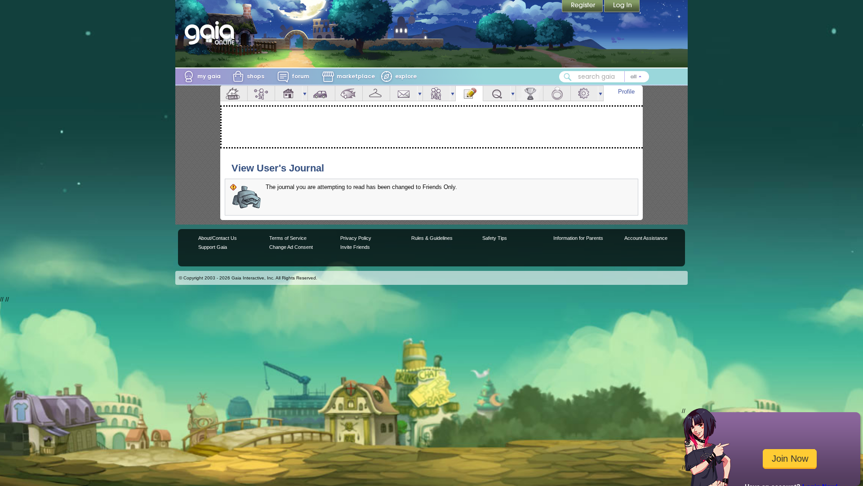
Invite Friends (355, 247)
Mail (403, 93)
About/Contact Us (217, 238)
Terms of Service (288, 238)
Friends (436, 93)
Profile (626, 91)
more (304, 93)
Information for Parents (578, 238)
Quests (496, 93)
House (288, 93)
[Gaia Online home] (212, 33)
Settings (584, 93)
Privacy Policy (355, 238)
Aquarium (348, 93)
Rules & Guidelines (432, 238)
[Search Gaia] (567, 76)
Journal (469, 93)
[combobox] (604, 76)
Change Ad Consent (291, 247)
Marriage (556, 93)
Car (321, 93)
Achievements (529, 93)
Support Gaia (212, 247)
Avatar (261, 93)
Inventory (376, 93)
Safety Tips (494, 238)
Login (622, 7)
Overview (233, 93)
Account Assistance (645, 238)
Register (583, 7)
